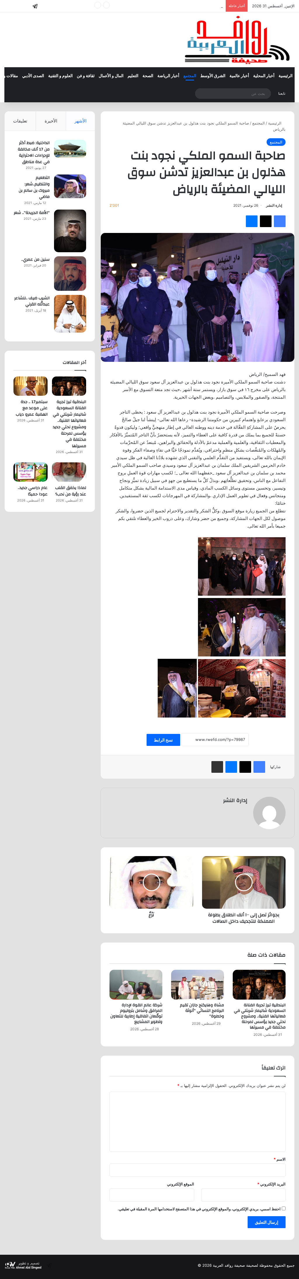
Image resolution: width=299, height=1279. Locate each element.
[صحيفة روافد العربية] (238, 40)
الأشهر (80, 121)
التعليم (133, 76)
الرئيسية (286, 76)
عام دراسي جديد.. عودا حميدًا (33, 491)
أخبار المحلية (263, 76)
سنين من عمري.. (35, 259)
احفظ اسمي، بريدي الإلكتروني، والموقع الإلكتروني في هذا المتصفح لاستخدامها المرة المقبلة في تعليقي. (199, 1209)
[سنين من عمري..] (70, 273)
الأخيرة (51, 121)
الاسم (280, 1159)
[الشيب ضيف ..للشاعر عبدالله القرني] (70, 314)
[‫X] (266, 221)
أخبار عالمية (239, 76)
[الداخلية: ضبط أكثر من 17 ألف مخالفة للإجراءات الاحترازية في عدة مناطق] (70, 149)
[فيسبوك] (280, 221)
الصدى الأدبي (33, 76)
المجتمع (189, 76)
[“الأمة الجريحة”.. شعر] (70, 231)
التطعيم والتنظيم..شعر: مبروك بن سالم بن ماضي (34, 187)
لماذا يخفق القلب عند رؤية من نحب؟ (70, 491)
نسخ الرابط (163, 739)
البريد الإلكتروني (271, 1184)
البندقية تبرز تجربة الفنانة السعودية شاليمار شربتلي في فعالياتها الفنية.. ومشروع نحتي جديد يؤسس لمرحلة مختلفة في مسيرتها (260, 1016)
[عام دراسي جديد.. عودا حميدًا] (30, 472)
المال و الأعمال (111, 76)
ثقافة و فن (86, 76)
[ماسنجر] (252, 221)
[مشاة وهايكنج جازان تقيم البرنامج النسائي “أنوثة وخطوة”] (197, 985)
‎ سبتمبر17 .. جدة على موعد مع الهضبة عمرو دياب (183, 6)
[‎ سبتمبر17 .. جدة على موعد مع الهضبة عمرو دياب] (30, 386)
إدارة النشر (274, 205)
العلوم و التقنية (60, 76)
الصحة (147, 76)
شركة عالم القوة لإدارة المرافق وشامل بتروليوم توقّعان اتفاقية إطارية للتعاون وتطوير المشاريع (136, 1013)
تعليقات (20, 121)
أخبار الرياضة (168, 76)
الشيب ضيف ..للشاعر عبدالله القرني (32, 301)
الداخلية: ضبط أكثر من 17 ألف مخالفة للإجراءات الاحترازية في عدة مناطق (34, 152)
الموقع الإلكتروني (180, 1184)
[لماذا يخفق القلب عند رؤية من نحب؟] (69, 472)
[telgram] (35, 6)
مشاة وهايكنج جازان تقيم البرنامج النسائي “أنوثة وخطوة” (202, 1010)
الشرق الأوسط (212, 76)
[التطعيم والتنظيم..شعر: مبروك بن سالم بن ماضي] (70, 186)
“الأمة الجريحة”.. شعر (32, 213)
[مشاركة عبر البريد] (217, 767)
